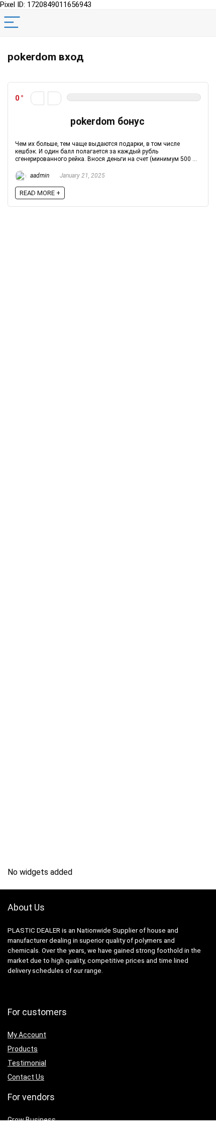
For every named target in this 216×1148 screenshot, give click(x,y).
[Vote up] (54, 98)
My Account (27, 1035)
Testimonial (27, 1063)
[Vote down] (37, 98)
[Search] (200, 23)
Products (23, 1049)
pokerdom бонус (107, 121)
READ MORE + (40, 193)
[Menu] (12, 23)
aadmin (39, 175)
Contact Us (26, 1077)
